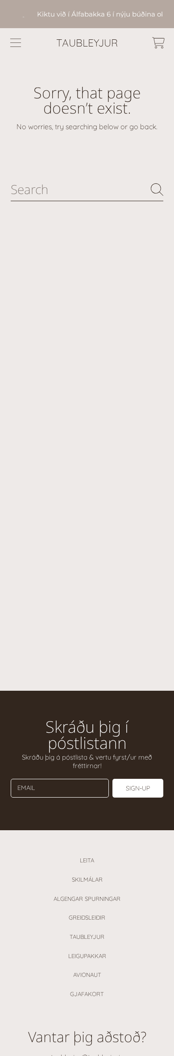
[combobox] (87, 189)
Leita (87, 860)
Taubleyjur (87, 936)
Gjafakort (87, 993)
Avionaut (87, 974)
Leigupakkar (87, 955)
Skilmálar (87, 879)
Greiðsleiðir (87, 917)
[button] (15, 43)
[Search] (157, 189)
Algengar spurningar (87, 898)
